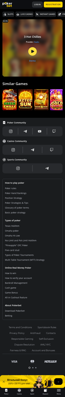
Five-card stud (12, 250)
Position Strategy (13, 198)
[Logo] (9, 4)
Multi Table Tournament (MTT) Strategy (24, 259)
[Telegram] (25, 131)
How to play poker (14, 182)
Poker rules (10, 188)
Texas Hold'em (12, 225)
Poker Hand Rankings (15, 193)
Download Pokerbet (15, 310)
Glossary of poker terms (17, 207)
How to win (10, 273)
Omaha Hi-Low (12, 235)
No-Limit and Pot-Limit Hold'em (20, 240)
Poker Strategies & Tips (16, 202)
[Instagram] (11, 131)
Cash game (10, 287)
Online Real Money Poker (18, 267)
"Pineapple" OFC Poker (16, 245)
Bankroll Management (16, 282)
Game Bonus (11, 292)
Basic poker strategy (15, 212)
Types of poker (12, 220)
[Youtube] (39, 131)
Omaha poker (12, 230)
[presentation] (6, 391)
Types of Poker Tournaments (19, 255)
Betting (8, 315)
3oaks (36, 42)
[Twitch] (54, 131)
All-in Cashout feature (16, 297)
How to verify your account (18, 278)
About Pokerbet (13, 305)
